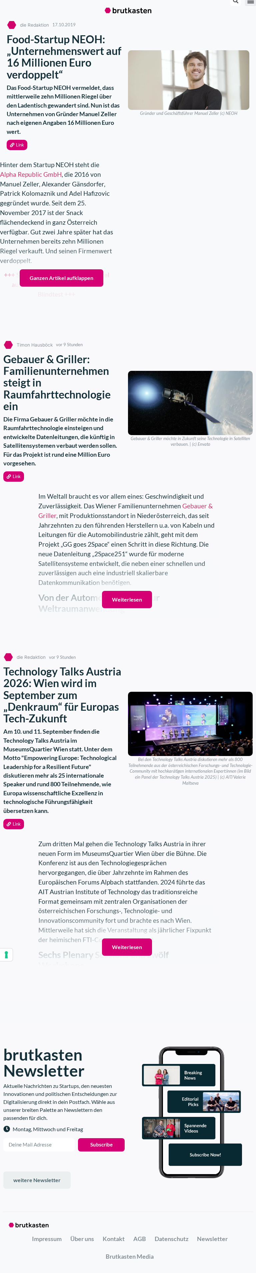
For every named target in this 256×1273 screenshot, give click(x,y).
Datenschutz (171, 1238)
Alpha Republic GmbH (31, 174)
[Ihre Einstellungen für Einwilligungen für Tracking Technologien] (6, 954)
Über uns (82, 1238)
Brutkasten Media (130, 1256)
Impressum (47, 1238)
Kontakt (114, 1238)
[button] (17, 145)
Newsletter (212, 1238)
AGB (139, 1238)
